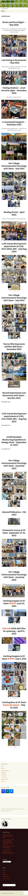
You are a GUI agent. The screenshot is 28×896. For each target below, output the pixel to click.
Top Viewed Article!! (7, 849)
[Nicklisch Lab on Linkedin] (7, 791)
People (2, 768)
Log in (4, 872)
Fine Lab (7, 628)
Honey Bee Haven (11, 705)
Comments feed (6, 876)
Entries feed (5, 874)
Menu (2, 11)
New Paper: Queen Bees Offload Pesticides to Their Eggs (8, 836)
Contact (3, 781)
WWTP (12, 603)
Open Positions (4, 779)
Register (4, 870)
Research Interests (5, 770)
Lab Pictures (3, 777)
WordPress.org (6, 878)
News (2, 766)
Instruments (3, 775)
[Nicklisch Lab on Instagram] (3, 791)
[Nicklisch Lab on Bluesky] (11, 791)
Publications (3, 772)
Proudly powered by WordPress (7, 893)
